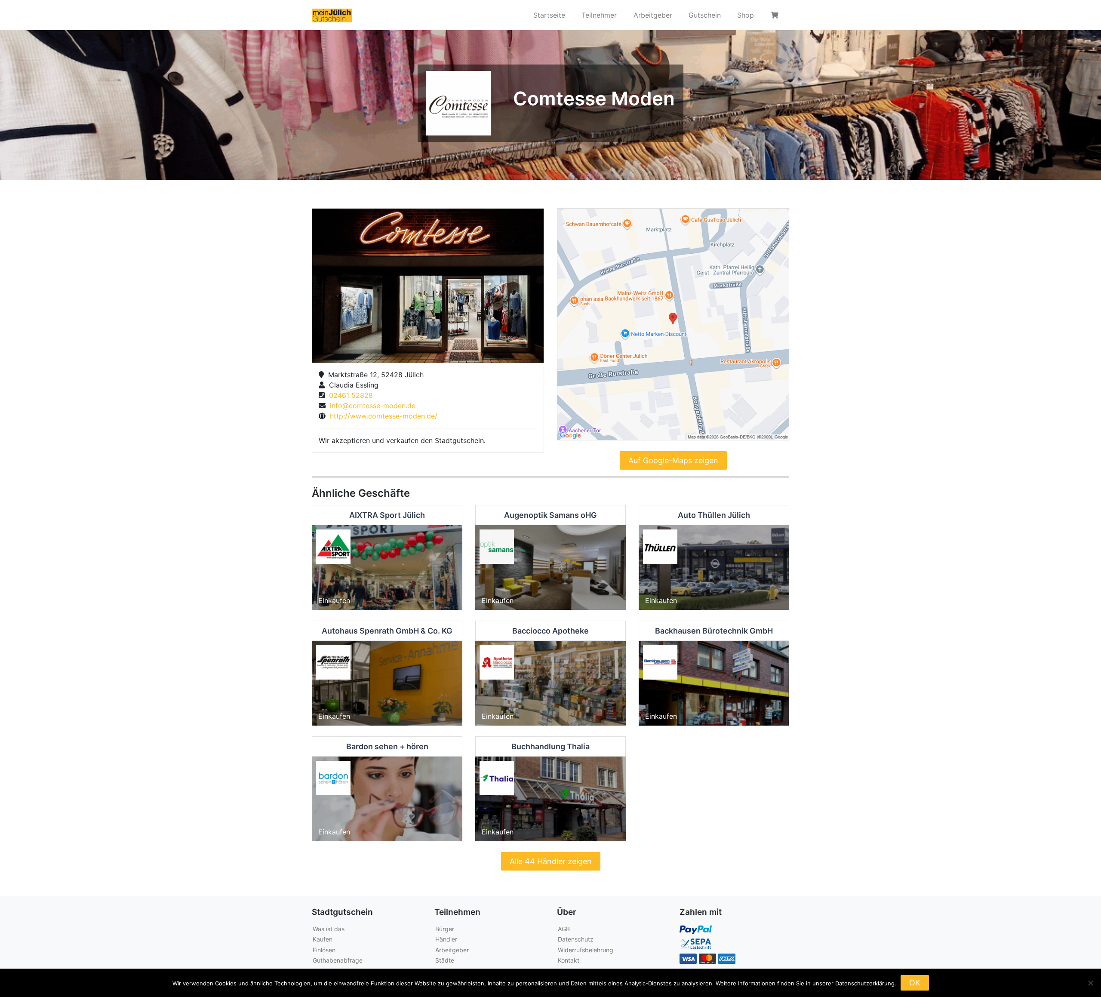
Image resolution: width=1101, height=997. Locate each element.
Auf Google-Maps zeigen (673, 460)
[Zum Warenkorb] (775, 15)
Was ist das (328, 928)
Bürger (444, 928)
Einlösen (324, 950)
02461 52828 (349, 395)
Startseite (549, 15)
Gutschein (705, 15)
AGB (564, 928)
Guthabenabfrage (338, 960)
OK (914, 982)
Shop (745, 15)
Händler (446, 939)
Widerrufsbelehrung (585, 950)
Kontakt (568, 960)
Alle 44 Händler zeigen (551, 861)
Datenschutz (576, 939)
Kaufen (322, 939)
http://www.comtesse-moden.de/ (381, 416)
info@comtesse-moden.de (370, 405)
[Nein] (1090, 983)
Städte (444, 960)
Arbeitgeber (653, 15)
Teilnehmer (599, 15)
